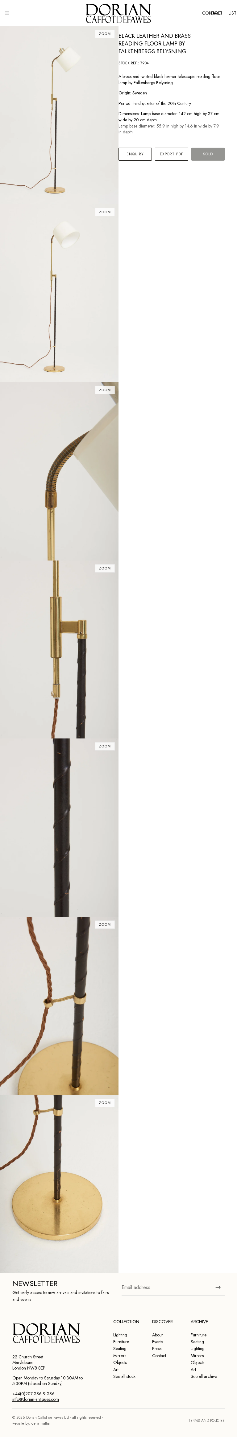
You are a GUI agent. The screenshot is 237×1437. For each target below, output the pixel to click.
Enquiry (135, 154)
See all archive (204, 1376)
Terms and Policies (206, 1420)
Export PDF (172, 154)
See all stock (124, 1376)
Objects (120, 1362)
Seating (120, 1348)
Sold (208, 154)
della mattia (40, 1423)
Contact (159, 1356)
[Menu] (7, 13)
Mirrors (119, 1356)
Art (115, 1369)
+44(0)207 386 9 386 (33, 1394)
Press (156, 1348)
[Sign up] (218, 1287)
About (157, 1335)
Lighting (120, 1335)
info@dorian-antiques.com (35, 1399)
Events (157, 1342)
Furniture (121, 1342)
